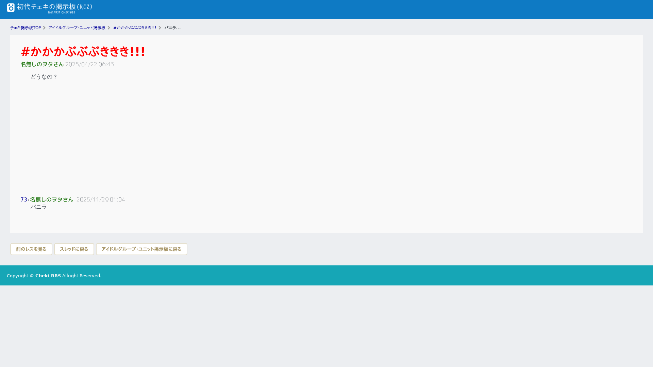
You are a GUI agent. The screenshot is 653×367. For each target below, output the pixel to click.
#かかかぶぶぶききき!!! (83, 52)
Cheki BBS (48, 275)
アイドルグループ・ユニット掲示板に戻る (142, 249)
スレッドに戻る (74, 249)
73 (23, 199)
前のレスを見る (31, 249)
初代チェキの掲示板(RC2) (49, 9)
